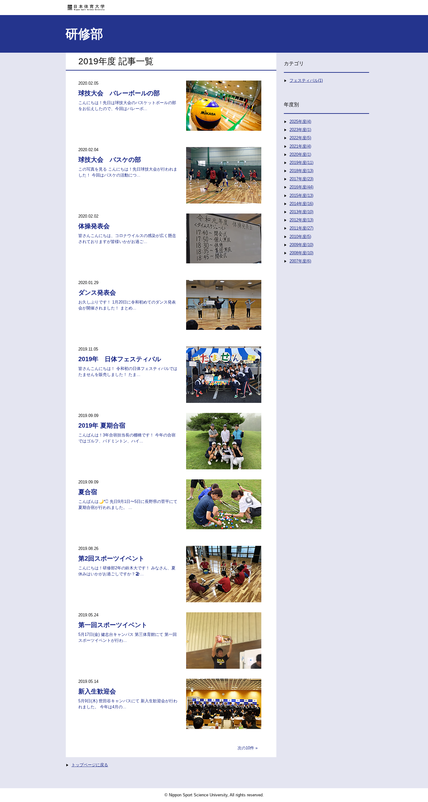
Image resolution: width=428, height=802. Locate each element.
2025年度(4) (300, 121)
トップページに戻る (89, 764)
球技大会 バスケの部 (109, 159)
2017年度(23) (301, 179)
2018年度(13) (301, 170)
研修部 (84, 34)
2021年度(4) (300, 146)
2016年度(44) (301, 187)
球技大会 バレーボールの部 (119, 93)
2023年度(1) (300, 129)
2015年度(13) (301, 195)
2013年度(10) (301, 211)
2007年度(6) (300, 261)
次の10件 (245, 748)
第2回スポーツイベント (111, 558)
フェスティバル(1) (306, 80)
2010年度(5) (300, 236)
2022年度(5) (300, 137)
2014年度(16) (301, 203)
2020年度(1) (300, 154)
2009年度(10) (301, 244)
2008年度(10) (301, 253)
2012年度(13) (301, 220)
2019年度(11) (301, 162)
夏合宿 (87, 491)
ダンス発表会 (97, 292)
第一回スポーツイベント (112, 624)
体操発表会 (94, 226)
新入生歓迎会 (97, 691)
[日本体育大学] (214, 5)
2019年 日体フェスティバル (119, 359)
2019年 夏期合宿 (101, 425)
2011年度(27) (301, 228)
